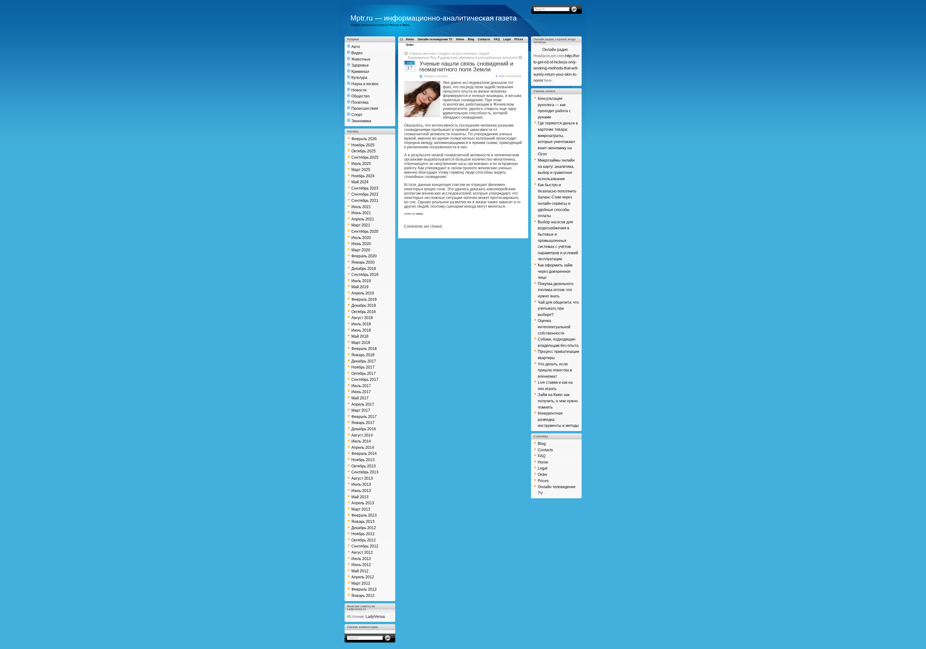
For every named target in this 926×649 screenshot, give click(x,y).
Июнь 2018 (361, 330)
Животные (360, 59)
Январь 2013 (362, 521)
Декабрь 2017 (363, 361)
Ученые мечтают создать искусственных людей (449, 53)
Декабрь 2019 (363, 268)
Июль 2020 (361, 238)
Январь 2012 (362, 596)
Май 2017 (359, 398)
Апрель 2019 (362, 293)
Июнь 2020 (361, 244)
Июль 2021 (361, 207)
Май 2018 (359, 336)
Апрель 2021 (362, 219)
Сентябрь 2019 (364, 275)
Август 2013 (362, 478)
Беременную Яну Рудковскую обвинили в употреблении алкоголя (462, 57)
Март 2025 (360, 170)
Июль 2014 (361, 441)
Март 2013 (360, 509)
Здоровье (360, 65)
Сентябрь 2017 (364, 379)
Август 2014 (362, 435)
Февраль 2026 (364, 139)
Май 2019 (359, 287)
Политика (359, 102)
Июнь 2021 (361, 213)
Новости (359, 90)
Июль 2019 (361, 281)
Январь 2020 (362, 262)
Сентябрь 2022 (364, 194)
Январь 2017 (362, 423)
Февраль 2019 (364, 299)
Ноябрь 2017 (362, 367)
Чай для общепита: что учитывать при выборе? (558, 308)
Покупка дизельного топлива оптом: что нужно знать (555, 290)
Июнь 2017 (361, 392)
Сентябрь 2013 (364, 472)
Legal (507, 39)
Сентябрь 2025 (364, 157)
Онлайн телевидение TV (435, 39)
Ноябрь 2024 (362, 176)
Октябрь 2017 (363, 373)
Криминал (360, 71)
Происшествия (364, 108)
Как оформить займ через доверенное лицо (555, 271)
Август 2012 (362, 552)
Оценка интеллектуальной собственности (554, 327)
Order (410, 45)
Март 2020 (360, 250)
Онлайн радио (555, 50)
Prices (518, 39)
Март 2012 (360, 583)
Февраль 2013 (364, 515)
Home (410, 39)
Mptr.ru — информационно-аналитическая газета (433, 18)
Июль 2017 (361, 386)
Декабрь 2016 (363, 429)
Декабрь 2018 (363, 305)
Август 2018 (362, 318)
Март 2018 (360, 343)
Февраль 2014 (364, 453)
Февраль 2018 (364, 349)
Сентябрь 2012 (364, 546)
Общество (360, 96)
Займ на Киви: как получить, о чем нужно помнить (558, 401)
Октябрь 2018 (363, 312)
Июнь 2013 (361, 491)
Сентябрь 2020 (364, 231)
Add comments (509, 76)
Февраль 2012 (364, 589)
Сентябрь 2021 (364, 200)
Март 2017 (360, 410)
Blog (471, 39)
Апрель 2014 (362, 447)
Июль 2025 (361, 164)
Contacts (484, 39)
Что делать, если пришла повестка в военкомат (555, 370)
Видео (357, 53)
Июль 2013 (361, 484)
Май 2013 (359, 497)
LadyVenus (375, 617)
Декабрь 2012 (363, 528)
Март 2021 (360, 225)
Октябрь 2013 (363, 466)
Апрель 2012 (362, 577)
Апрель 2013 (362, 503)
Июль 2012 (361, 559)
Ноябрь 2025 (362, 145)
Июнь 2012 (361, 565)
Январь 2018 (362, 355)
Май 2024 (359, 182)
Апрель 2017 (362, 404)
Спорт (356, 115)
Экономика (361, 121)
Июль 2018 (361, 324)
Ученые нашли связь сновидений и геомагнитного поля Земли (466, 66)
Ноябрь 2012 (362, 534)
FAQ (497, 39)
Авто (355, 47)
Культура (359, 77)
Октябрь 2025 (363, 151)
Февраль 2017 (364, 417)
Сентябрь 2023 (364, 188)
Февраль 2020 (364, 256)
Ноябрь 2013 (362, 460)
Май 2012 (359, 571)
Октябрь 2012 (363, 540)
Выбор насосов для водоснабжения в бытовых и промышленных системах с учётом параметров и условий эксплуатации (558, 240)
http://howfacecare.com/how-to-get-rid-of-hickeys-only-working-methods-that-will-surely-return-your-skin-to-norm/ (573, 68)
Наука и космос (365, 84)
